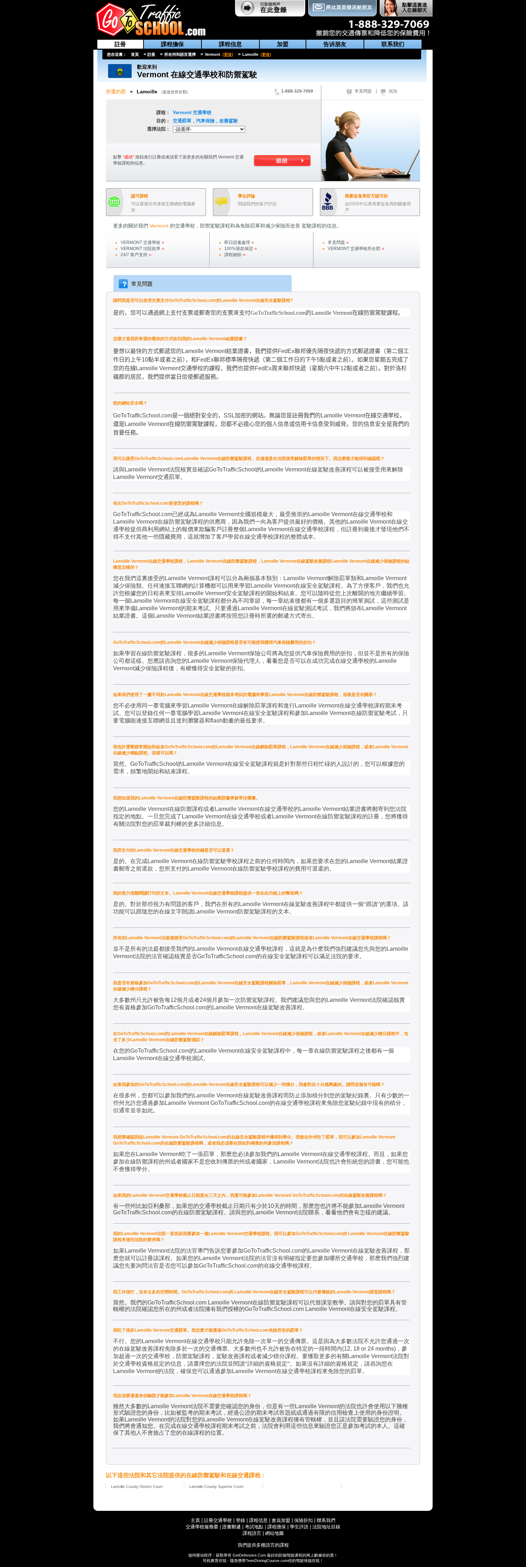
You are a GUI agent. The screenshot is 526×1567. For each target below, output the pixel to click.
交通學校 (192, 112)
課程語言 (252, 1533)
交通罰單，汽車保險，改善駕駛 (205, 120)
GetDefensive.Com (249, 1555)
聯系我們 (326, 1520)
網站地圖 (274, 1533)
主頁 (195, 1520)
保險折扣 (303, 1520)
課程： (163, 112)
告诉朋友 (334, 44)
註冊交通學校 (218, 1520)
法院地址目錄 (326, 1526)
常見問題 (363, 91)
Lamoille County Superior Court (216, 1486)
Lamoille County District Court (136, 1486)
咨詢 (393, 91)
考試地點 (254, 1526)
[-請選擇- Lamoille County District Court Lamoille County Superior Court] (239, 130)
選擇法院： (158, 129)
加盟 (282, 44)
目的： (163, 120)
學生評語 (299, 1526)
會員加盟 (281, 1520)
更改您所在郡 (174, 92)
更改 (228, 54)
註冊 (120, 44)
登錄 (240, 1520)
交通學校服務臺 (202, 1526)
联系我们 (392, 44)
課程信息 (230, 44)
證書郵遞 (231, 1526)
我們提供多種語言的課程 (263, 1545)
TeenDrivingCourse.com (267, 1560)
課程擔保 (172, 44)
